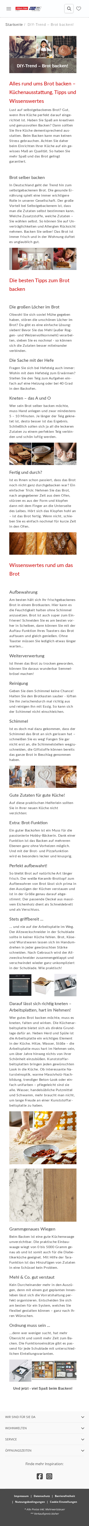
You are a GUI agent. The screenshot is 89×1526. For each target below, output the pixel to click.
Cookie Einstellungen (63, 1502)
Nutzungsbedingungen (30, 1502)
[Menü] (8, 8)
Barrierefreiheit (65, 1496)
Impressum (21, 1496)
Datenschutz (42, 1496)
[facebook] (40, 1476)
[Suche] (69, 8)
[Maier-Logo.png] (28, 8)
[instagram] (49, 1476)
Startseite (14, 24)
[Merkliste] (78, 8)
